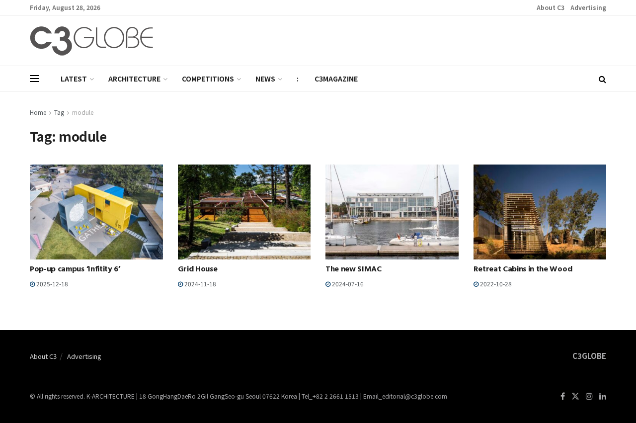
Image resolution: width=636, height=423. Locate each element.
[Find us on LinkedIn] (602, 396)
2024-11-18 (199, 283)
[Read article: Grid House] (244, 212)
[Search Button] (602, 78)
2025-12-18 (51, 283)
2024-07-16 (347, 283)
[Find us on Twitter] (575, 396)
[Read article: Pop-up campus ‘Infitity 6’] (96, 212)
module (82, 112)
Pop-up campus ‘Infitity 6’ (75, 269)
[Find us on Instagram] (589, 396)
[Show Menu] (34, 78)
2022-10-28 (495, 283)
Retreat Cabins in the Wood (523, 269)
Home (38, 112)
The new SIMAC (353, 269)
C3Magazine (336, 79)
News (265, 79)
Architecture (134, 79)
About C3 (550, 7)
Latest (74, 79)
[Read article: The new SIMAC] (392, 212)
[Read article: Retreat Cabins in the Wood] (540, 212)
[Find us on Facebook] (562, 396)
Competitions (208, 79)
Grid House (198, 269)
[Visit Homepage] (91, 41)
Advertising (588, 7)
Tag (59, 112)
